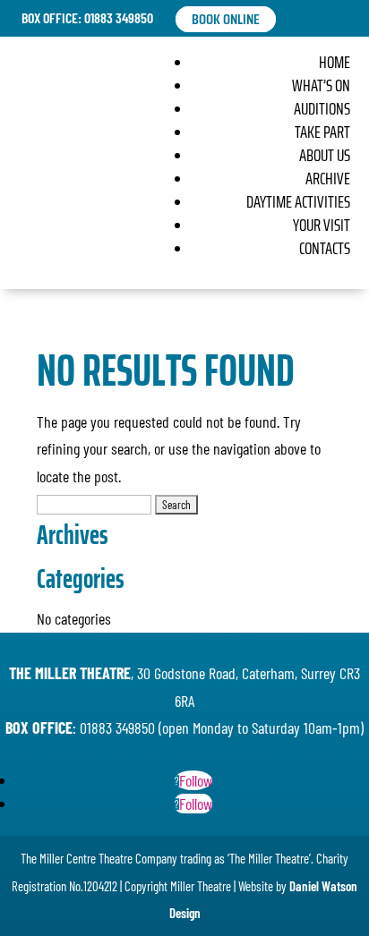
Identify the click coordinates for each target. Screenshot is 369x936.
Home (334, 61)
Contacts (324, 248)
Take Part (322, 131)
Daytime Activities (298, 201)
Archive (327, 178)
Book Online (226, 19)
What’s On (321, 85)
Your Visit (321, 224)
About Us (324, 154)
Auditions (322, 108)
